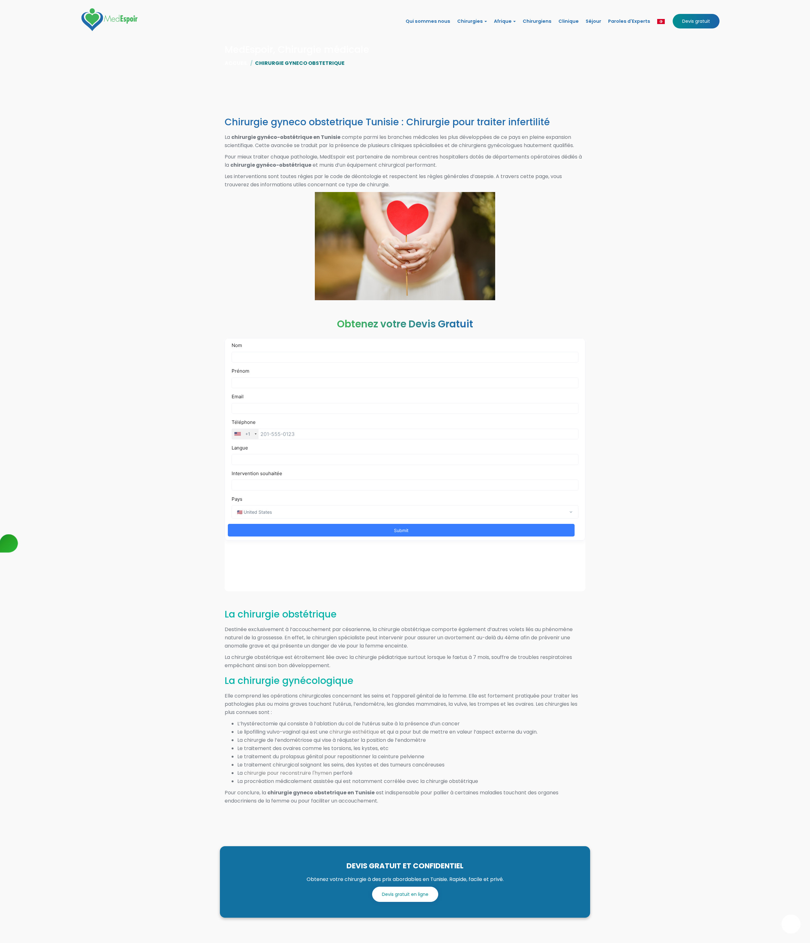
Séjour (593, 21)
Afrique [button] (503, 21)
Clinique (568, 21)
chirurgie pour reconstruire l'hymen (288, 773)
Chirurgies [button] (470, 21)
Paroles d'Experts (629, 21)
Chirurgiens (537, 21)
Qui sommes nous (428, 21)
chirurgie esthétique (354, 731)
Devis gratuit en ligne (405, 894)
